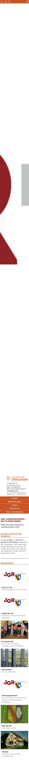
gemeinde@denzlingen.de (18, 489)
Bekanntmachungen (14, 502)
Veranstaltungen (14, 508)
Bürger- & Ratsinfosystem (14, 512)
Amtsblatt (14, 505)
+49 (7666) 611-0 (16, 487)
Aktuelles (14, 498)
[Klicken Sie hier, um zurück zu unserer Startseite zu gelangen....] (17, 480)
